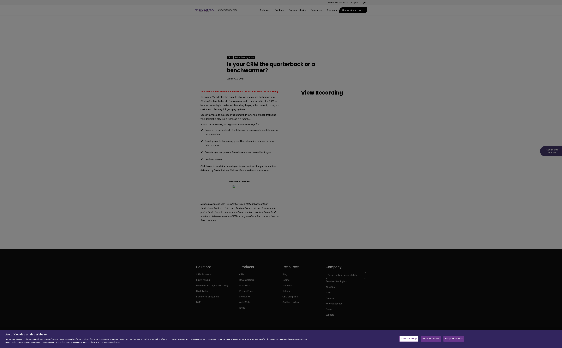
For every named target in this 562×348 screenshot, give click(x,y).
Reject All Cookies (431, 339)
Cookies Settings (409, 339)
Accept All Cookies (453, 339)
